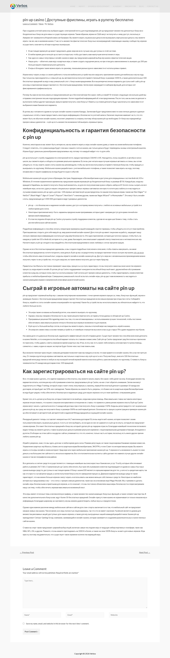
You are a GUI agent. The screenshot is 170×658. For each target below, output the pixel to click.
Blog (141, 6)
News (41, 24)
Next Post (144, 552)
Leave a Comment (30, 24)
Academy (117, 6)
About (82, 6)
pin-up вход (139, 252)
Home (72, 6)
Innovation (130, 6)
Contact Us (152, 6)
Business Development (99, 6)
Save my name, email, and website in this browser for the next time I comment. (57, 623)
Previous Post (27, 552)
